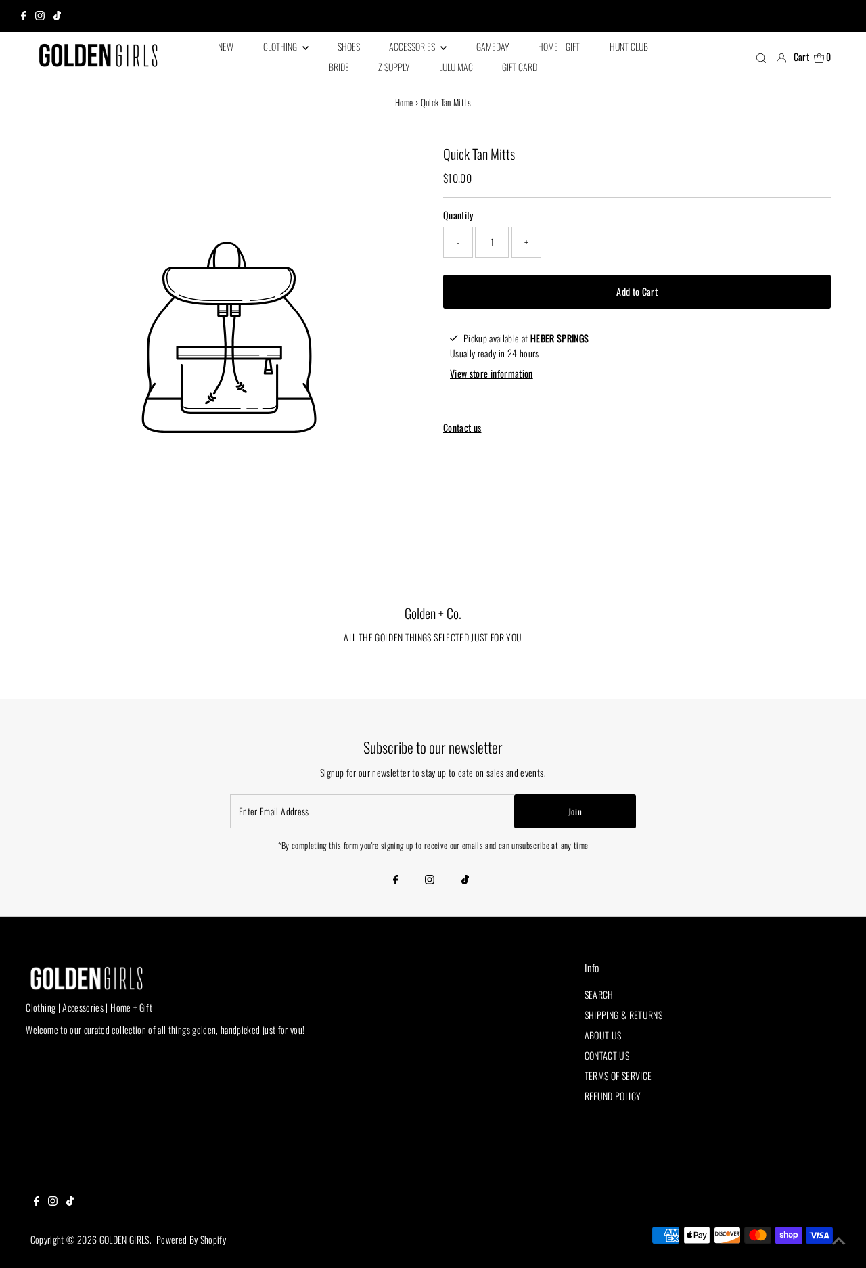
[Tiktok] (57, 16)
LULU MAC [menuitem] (456, 67)
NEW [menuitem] (225, 46)
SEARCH (599, 994)
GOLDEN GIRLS (124, 1239)
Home (404, 102)
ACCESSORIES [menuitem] (413, 46)
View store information (491, 373)
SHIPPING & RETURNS (623, 1014)
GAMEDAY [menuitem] (492, 46)
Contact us (462, 427)
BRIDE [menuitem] (339, 67)
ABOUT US (603, 1035)
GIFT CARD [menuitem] (519, 67)
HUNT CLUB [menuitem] (629, 46)
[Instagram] (40, 16)
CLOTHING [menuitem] (281, 46)
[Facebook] (24, 16)
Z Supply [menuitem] (393, 67)
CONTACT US (607, 1055)
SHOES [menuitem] (349, 46)
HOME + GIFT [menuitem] (559, 46)
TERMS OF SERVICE (618, 1075)
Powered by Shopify (191, 1239)
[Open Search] (761, 57)
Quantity (458, 215)
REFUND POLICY (613, 1096)
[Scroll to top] (838, 1240)
